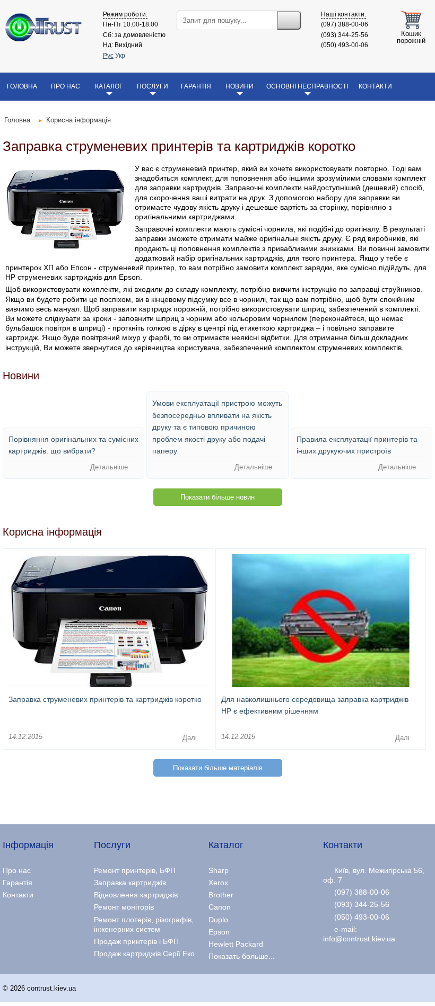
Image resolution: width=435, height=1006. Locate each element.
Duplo (218, 919)
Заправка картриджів (130, 882)
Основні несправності (307, 86)
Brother (220, 895)
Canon (219, 907)
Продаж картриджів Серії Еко (144, 953)
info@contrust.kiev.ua (359, 938)
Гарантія (196, 86)
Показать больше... (241, 956)
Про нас (65, 86)
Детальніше (110, 467)
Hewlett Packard (235, 944)
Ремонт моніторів (124, 907)
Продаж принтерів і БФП (136, 941)
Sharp (218, 870)
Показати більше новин (217, 497)
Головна (22, 86)
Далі (190, 738)
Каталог (109, 86)
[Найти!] (289, 20)
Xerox (218, 882)
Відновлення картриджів (136, 895)
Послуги (152, 86)
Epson (219, 932)
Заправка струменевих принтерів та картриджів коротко (105, 699)
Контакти (375, 86)
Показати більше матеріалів (218, 768)
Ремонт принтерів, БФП (135, 870)
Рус (108, 55)
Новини (239, 86)
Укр (120, 55)
